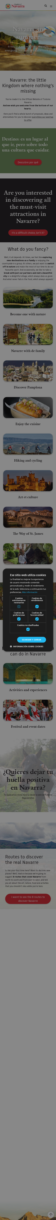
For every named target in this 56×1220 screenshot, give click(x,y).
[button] (26, 646)
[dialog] (28, 610)
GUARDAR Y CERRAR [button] (31, 639)
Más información (29, 592)
